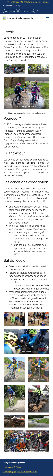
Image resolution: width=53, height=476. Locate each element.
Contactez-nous (10, 11)
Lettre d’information (27, 11)
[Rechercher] (38, 11)
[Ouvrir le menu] (47, 18)
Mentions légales (9, 472)
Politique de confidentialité (27, 472)
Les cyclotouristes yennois (20, 18)
